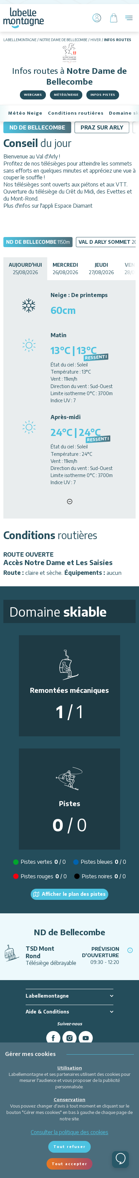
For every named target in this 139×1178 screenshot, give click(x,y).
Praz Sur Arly (102, 127)
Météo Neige (25, 113)
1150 (38, 242)
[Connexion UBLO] (6, 1173)
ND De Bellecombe (37, 127)
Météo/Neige (66, 95)
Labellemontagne (19, 40)
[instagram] (69, 1038)
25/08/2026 (25, 268)
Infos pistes (102, 95)
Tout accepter (69, 1163)
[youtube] (86, 1038)
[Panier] (114, 18)
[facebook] (53, 1038)
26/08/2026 (65, 268)
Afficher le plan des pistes (74, 894)
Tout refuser (69, 1146)
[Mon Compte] (97, 18)
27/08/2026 (101, 268)
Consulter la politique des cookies (69, 1132)
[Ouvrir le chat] (120, 1159)
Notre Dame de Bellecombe (63, 40)
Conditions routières (76, 113)
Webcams (33, 95)
